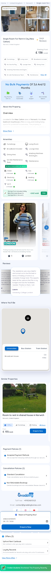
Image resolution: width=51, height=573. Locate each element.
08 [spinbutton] (4, 521)
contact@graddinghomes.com (28, 505)
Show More (7, 131)
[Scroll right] (46, 227)
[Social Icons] (17, 510)
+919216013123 (30, 500)
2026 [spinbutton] (11, 521)
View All (43, 75)
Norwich (29, 3)
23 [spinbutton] (7, 521)
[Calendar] (47, 521)
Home (3, 3)
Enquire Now (25, 527)
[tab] (11, 348)
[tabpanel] (25, 359)
